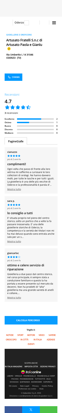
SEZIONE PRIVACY (48, 366)
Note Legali (24, 386)
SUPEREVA (47, 382)
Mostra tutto (14, 189)
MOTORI (31, 335)
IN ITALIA (38, 339)
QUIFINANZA (25, 382)
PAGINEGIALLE (29, 376)
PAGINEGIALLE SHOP (46, 376)
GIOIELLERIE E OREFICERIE (19, 34)
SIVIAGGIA (14, 382)
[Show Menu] (54, 23)
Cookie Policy (47, 386)
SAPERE (52, 335)
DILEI (48, 379)
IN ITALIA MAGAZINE (13, 366)
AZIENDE (51, 339)
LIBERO (10, 376)
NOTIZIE (10, 335)
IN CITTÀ (24, 339)
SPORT (20, 335)
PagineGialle (15, 141)
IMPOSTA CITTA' (31, 366)
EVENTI (31, 344)
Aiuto (41, 389)
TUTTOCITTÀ (40, 379)
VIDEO (41, 335)
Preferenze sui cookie (27, 389)
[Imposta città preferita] (9, 23)
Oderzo (19, 22)
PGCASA (15, 379)
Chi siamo (13, 386)
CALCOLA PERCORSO (28, 320)
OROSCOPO (11, 339)
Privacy (35, 386)
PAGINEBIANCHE (27, 379)
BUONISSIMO (36, 382)
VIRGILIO (18, 376)
